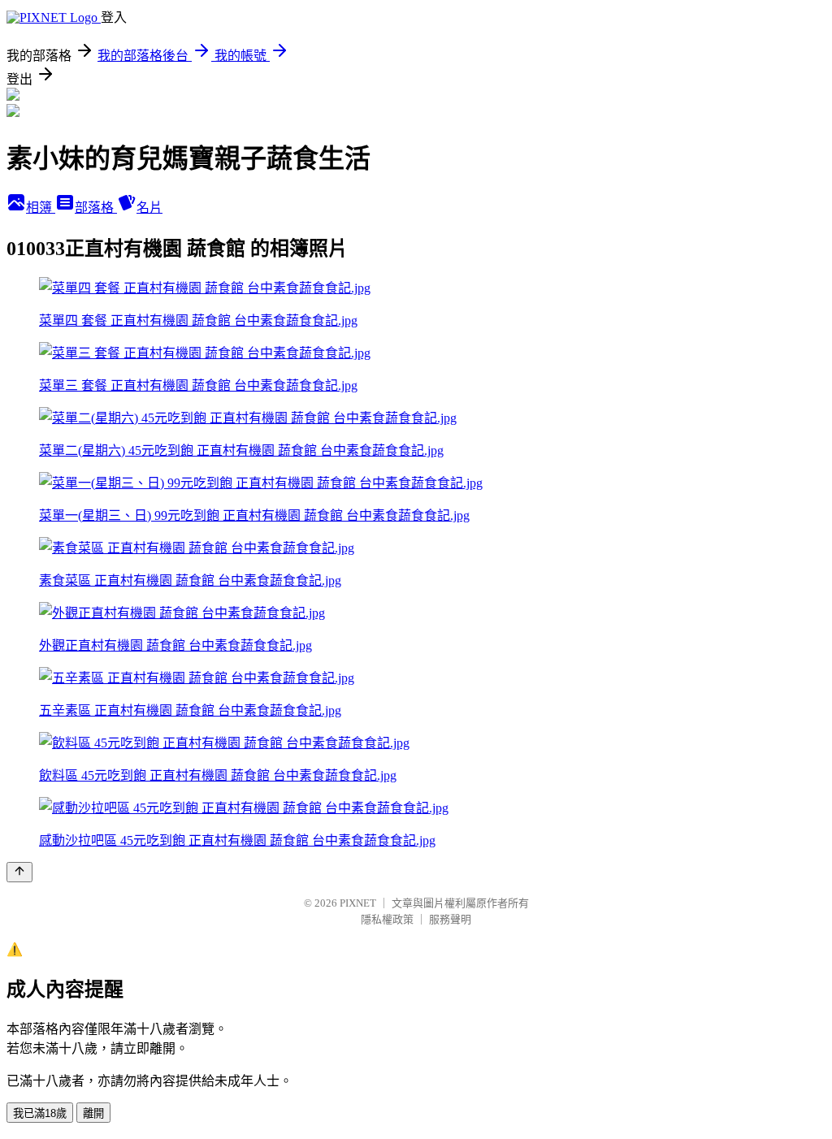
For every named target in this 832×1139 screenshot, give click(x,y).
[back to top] (19, 872)
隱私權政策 (387, 919)
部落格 (96, 207)
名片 (149, 207)
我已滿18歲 (40, 1113)
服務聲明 (450, 919)
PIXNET (358, 903)
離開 (93, 1113)
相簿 (40, 207)
